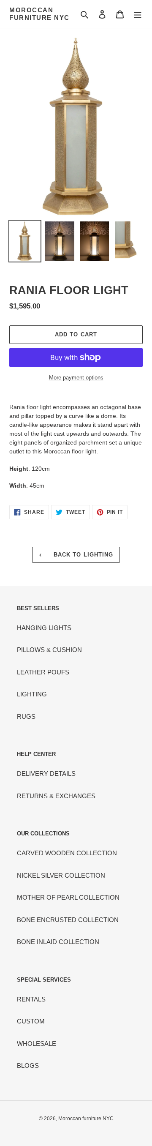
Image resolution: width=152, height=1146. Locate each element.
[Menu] (138, 14)
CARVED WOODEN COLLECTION (67, 853)
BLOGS (28, 1065)
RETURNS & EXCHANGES (56, 795)
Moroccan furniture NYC (39, 13)
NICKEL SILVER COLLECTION (61, 875)
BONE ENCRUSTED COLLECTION (68, 919)
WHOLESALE (36, 1043)
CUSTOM (31, 1021)
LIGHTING (32, 694)
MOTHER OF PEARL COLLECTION (68, 897)
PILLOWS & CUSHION (49, 649)
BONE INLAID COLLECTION (58, 941)
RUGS (26, 716)
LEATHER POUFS (43, 672)
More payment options (76, 377)
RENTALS (31, 999)
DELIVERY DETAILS (46, 773)
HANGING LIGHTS (44, 627)
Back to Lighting (82, 554)
